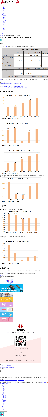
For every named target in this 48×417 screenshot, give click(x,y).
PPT (3, 25)
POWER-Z (10, 381)
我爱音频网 (7, 382)
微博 (3, 28)
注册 (2, 33)
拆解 (2, 14)
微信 (3, 29)
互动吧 (13, 380)
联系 (2, 27)
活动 (2, 402)
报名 (3, 403)
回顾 (3, 24)
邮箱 (3, 409)
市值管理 (7, 273)
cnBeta (3, 381)
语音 (3, 21)
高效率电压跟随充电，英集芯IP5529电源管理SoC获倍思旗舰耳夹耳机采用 (11, 83)
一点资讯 (11, 380)
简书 (18, 380)
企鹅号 (15, 380)
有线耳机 (4, 396)
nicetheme (14, 382)
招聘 (3, 11)
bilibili (3, 380)
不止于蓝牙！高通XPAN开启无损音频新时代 (6, 365)
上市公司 (4, 273)
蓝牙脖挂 (4, 395)
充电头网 (7, 381)
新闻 (2, 385)
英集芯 (7, 46)
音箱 (3, 13)
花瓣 (16, 380)
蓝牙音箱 (4, 18)
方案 (2, 399)
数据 (3, 9)
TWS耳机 (4, 15)
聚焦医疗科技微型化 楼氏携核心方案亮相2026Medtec (7, 367)
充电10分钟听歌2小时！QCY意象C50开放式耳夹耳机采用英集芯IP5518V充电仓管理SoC (12, 86)
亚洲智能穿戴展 (16, 381)
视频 (2, 406)
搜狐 (6, 380)
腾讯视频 (8, 380)
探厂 (3, 10)
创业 (3, 388)
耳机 (3, 392)
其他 (3, 22)
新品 (3, 6)
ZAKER (23, 380)
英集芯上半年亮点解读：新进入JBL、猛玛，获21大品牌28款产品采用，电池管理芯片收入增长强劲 (14, 87)
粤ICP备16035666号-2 (44, 382)
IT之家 (5, 381)
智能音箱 (4, 17)
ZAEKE (12, 381)
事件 (3, 8)
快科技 (1, 381)
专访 (3, 7)
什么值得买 (20, 380)
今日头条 (1, 380)
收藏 (2, 275)
